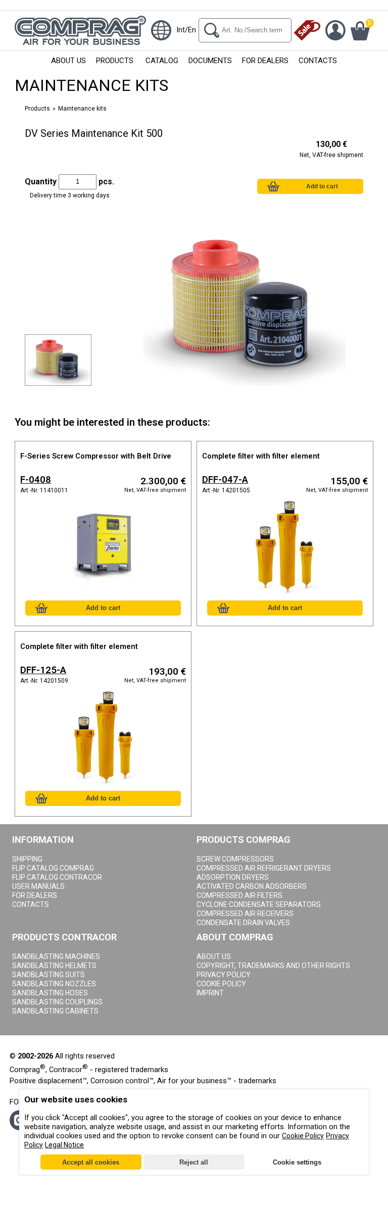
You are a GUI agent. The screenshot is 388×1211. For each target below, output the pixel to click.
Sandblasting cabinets (55, 1011)
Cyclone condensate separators (259, 904)
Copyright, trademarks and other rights (273, 966)
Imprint (210, 993)
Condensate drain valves (243, 923)
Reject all (193, 1162)
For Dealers (265, 60)
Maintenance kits (82, 108)
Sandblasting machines (56, 956)
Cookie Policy (303, 1136)
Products (114, 60)
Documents (210, 60)
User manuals (38, 886)
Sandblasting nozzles (54, 984)
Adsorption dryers (233, 877)
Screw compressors (235, 859)
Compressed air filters (239, 895)
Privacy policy (224, 975)
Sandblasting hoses (50, 993)
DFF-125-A (43, 670)
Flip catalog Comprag (53, 868)
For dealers (34, 895)
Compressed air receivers (245, 914)
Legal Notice (64, 1145)
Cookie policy (221, 984)
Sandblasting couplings (57, 1002)
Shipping (27, 859)
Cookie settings (297, 1162)
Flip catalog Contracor (57, 877)
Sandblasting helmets (54, 966)
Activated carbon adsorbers (252, 886)
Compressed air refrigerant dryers (264, 868)
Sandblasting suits (48, 975)
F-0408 (35, 479)
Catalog (162, 60)
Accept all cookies (90, 1162)
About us (68, 60)
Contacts (318, 60)
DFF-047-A (225, 479)
